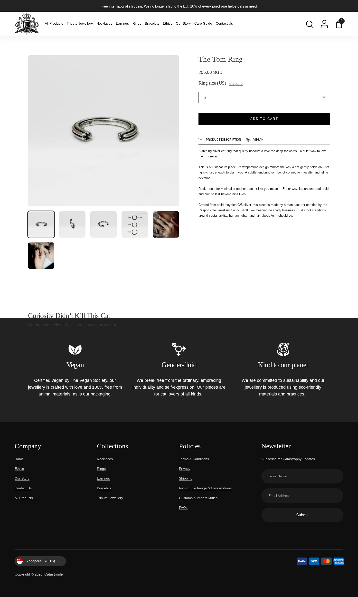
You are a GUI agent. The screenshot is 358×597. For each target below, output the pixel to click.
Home (19, 459)
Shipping (185, 478)
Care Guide (203, 23)
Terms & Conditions (194, 459)
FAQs (183, 508)
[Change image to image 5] (166, 224)
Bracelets (152, 23)
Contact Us (224, 23)
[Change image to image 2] (72, 224)
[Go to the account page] (324, 23)
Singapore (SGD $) (40, 561)
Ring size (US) (212, 83)
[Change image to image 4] (135, 224)
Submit (302, 515)
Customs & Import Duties (198, 498)
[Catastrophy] (27, 24)
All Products (54, 23)
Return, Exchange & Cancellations (205, 488)
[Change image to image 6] (41, 255)
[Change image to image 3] (103, 224)
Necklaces (104, 23)
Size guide (236, 84)
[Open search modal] (310, 23)
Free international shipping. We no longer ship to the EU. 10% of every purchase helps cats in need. (179, 6)
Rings (136, 23)
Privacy (184, 469)
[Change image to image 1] (41, 224)
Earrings (122, 23)
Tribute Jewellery (80, 23)
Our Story (183, 23)
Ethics (167, 23)
